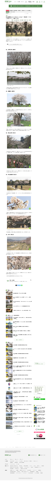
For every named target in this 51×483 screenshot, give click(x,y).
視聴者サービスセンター (23, 470)
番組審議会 (39, 470)
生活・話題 (38, 388)
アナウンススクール (26, 467)
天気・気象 (36, 389)
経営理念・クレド (12, 470)
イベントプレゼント (26, 1)
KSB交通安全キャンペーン (38, 467)
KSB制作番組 (16, 462)
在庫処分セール (24, 10)
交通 (35, 388)
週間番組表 (11, 462)
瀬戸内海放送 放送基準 (13, 471)
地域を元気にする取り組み (30, 1)
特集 (6, 15)
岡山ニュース (16, 459)
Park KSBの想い (29, 470)
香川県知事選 (11, 10)
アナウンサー (22, 1)
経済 (41, 390)
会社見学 (32, 467)
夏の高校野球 (11, 468)
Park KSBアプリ (17, 468)
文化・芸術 (36, 390)
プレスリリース (35, 470)
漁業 (39, 389)
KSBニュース (11, 459)
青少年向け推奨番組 (21, 462)
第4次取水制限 (15, 10)
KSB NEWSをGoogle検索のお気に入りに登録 (39, 363)
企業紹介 (33, 1)
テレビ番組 (18, 1)
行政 (41, 389)
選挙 (39, 390)
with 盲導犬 (21, 467)
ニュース (15, 1)
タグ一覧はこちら (39, 393)
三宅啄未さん (19, 10)
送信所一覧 (18, 471)
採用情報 (37, 471)
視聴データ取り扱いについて (25, 471)
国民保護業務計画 (32, 471)
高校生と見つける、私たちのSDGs (14, 467)
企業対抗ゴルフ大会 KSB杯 (24, 468)
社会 (41, 388)
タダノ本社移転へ (29, 10)
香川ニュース (21, 459)
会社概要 (17, 470)
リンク (40, 471)
